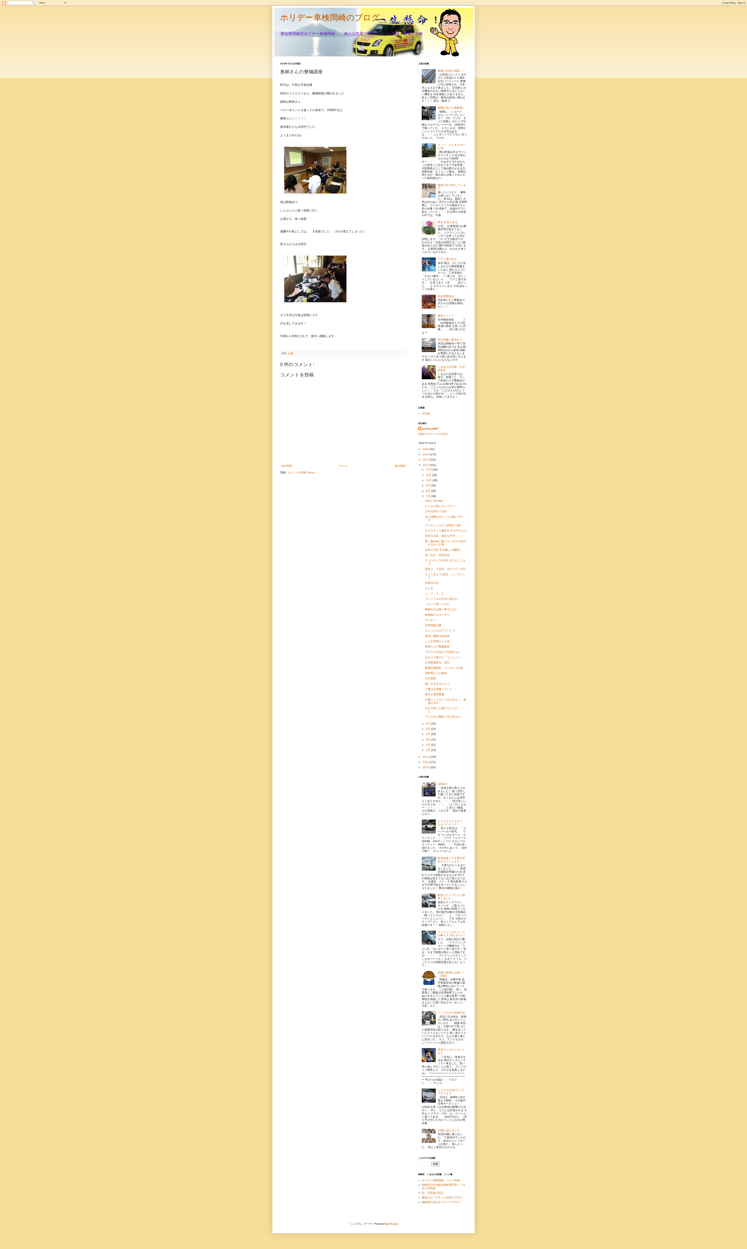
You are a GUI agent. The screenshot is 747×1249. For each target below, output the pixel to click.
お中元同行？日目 (436, 511)
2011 (426, 762)
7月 (428, 496)
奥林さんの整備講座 (437, 646)
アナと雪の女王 (447, 259)
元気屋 (426, 413)
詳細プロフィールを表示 (433, 433)
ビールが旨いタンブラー (440, 506)
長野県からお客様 (436, 673)
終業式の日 (432, 582)
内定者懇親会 (446, 296)
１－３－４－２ (434, 593)
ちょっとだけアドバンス (440, 630)
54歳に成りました (449, 1130)
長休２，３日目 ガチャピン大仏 (445, 568)
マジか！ (430, 620)
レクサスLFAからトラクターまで (451, 1092)
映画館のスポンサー (437, 614)
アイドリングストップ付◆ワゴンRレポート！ (452, 934)
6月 (428, 723)
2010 (426, 767)
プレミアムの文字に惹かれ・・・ (445, 598)
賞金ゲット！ (446, 315)
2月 (428, 744)
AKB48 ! (443, 784)
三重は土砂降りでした (438, 689)
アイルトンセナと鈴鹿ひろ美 (442, 525)
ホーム (343, 465)
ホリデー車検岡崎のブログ (330, 17)
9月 (428, 485)
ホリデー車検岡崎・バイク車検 (441, 1180)
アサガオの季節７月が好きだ (442, 716)
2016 (426, 449)
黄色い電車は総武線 (437, 636)
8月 (428, 490)
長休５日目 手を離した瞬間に (443, 549)
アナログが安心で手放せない (442, 651)
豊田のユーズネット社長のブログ (442, 1197)
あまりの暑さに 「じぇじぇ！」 (444, 657)
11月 (429, 474)
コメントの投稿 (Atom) (301, 472)
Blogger (394, 1223)
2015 (426, 454)
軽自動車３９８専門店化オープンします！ (451, 860)
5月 (428, 728)
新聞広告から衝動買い (451, 107)
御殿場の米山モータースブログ (441, 1202)
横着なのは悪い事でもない (441, 609)
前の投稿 (400, 465)
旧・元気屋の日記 (434, 1192)
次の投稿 (286, 465)
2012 (426, 756)
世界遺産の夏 (433, 625)
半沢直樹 (430, 678)
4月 (428, 734)
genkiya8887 (430, 428)
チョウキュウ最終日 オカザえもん (446, 530)
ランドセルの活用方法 (451, 1012)
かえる (429, 588)
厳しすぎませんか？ (437, 683)
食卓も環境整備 (434, 694)
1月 (428, 750)
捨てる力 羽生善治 (437, 555)
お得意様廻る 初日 (437, 662)
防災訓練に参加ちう (450, 339)
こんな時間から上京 (437, 641)
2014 (426, 459)
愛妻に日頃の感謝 (448, 70)
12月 (429, 469)
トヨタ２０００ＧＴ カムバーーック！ (451, 823)
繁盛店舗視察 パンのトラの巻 (444, 667)
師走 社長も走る (448, 222)
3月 (428, 739)
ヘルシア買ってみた (437, 604)
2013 (426, 465)
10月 (429, 480)
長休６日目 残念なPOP (440, 535)
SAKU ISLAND (434, 500)
